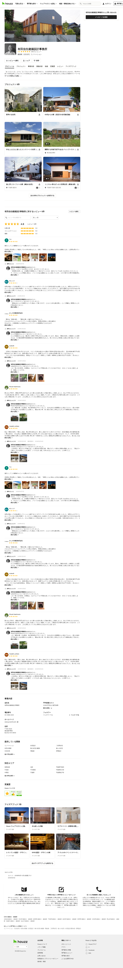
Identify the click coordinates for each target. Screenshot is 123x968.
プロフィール (9, 66)
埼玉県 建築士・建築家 (25, 919)
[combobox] (90, 4)
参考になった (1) (11, 296)
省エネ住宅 (61, 928)
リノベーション (8, 928)
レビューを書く (74, 211)
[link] (9, 251)
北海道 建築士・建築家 (11, 919)
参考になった (10, 263)
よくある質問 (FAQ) (68, 958)
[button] (45, 218)
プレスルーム (41, 950)
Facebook (91, 950)
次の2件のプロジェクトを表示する (42, 195)
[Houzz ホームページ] (7, 3)
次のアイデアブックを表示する (42, 863)
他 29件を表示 (9, 776)
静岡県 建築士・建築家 (40, 919)
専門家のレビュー (67, 953)
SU (7, 347)
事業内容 (31, 66)
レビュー (60, 66)
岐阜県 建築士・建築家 (69, 919)
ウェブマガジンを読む (47, 4)
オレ (6, 282)
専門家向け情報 (66, 950)
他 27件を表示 (9, 754)
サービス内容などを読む (12, 76)
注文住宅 (17, 928)
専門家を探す (31, 4)
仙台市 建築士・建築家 (28, 921)
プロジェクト (21, 66)
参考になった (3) (11, 400)
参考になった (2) (11, 361)
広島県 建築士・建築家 (99, 919)
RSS (90, 953)
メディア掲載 (41, 947)
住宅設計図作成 (70, 928)
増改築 (47, 928)
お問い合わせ (41, 956)
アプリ (64, 947)
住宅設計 (31, 928)
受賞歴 (52, 66)
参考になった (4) (11, 441)
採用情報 (40, 953)
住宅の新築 (24, 928)
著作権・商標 (41, 961)
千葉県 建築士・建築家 (55, 919)
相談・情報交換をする (67, 4)
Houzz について (42, 944)
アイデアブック (71, 66)
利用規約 (40, 958)
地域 (46, 66)
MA (6, 427)
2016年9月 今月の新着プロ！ (23, 875)
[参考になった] (5, 264)
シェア (27, 60)
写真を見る (19, 4)
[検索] (81, 4)
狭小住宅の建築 (39, 928)
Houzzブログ (92, 944)
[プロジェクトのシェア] (39, 115)
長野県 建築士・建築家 (84, 919)
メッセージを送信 (101, 17)
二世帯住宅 (53, 928)
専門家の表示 (66, 956)
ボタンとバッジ (66, 944)
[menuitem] (20, 3)
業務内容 (39, 66)
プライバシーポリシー (51, 958)
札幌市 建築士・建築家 (13, 921)
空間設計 (78, 928)
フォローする (75, 715)
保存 (37, 60)
